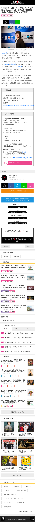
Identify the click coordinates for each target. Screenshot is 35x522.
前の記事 (6, 246)
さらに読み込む (17, 475)
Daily (5, 329)
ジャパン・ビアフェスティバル (13, 498)
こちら (24, 152)
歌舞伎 (6, 486)
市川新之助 (27, 486)
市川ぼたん (7, 490)
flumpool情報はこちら (15, 162)
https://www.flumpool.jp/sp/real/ (22, 158)
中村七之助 (20, 503)
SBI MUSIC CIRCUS (10, 494)
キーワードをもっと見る (25, 511)
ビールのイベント (20, 490)
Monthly (29, 329)
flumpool (4, 53)
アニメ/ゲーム (8, 503)
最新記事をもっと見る (17, 412)
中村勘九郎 (7, 507)
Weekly (17, 329)
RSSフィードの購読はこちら (18, 191)
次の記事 (28, 246)
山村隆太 (13, 64)
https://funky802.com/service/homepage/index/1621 (19, 105)
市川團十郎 (16, 486)
